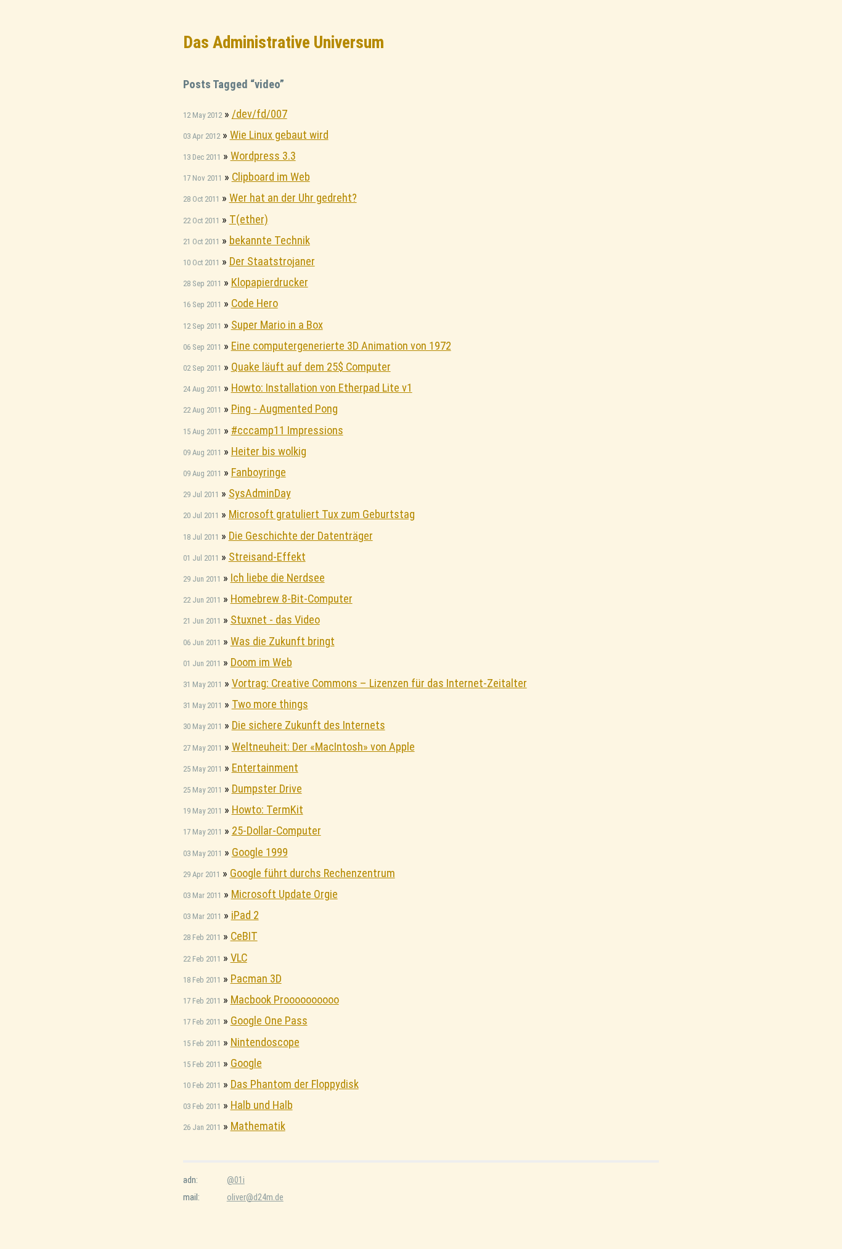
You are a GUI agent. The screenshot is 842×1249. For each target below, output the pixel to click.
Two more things (270, 704)
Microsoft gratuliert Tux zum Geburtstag (322, 514)
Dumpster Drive (267, 788)
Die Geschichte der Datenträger (301, 535)
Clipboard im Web (271, 176)
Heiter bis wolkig (268, 451)
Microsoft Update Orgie (284, 894)
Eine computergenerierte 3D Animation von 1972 (341, 345)
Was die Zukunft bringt (283, 641)
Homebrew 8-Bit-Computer (292, 598)
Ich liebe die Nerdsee (278, 577)
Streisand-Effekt (267, 556)
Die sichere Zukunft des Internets (308, 725)
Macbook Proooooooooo (285, 999)
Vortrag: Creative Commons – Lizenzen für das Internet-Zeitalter (379, 683)
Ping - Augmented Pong (284, 408)
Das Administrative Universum (283, 42)
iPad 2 (245, 915)
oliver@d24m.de (255, 1197)
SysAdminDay (260, 493)
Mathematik (258, 1125)
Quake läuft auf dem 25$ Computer (311, 366)
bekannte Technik (269, 240)
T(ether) (248, 219)
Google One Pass (269, 1020)
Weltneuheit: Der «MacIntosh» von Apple (323, 746)
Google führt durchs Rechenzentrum (312, 873)
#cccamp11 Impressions (287, 430)
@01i (236, 1179)
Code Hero (254, 303)
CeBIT (244, 936)
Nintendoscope (265, 1042)
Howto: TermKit (267, 809)
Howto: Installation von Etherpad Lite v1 (321, 387)
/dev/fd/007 (259, 113)
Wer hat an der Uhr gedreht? (293, 197)
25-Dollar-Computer (276, 830)
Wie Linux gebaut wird (279, 134)
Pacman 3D (256, 978)
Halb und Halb (262, 1105)
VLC (239, 957)
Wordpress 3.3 (263, 155)
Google (246, 1063)
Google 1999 (260, 852)
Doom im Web (261, 662)
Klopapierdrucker (269, 282)
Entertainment (265, 767)
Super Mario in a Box (277, 324)
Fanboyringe (258, 472)
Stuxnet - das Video (275, 619)
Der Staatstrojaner (272, 261)
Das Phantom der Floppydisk (295, 1084)
